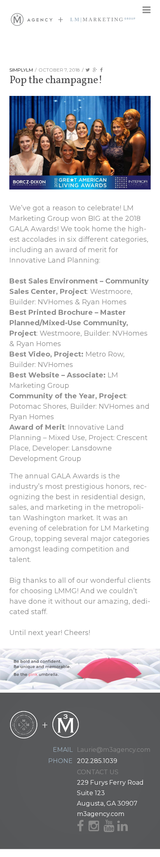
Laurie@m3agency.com (113, 749)
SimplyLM (21, 70)
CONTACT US (97, 772)
